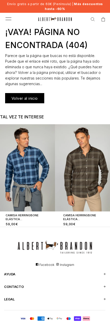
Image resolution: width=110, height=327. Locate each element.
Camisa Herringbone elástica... (22, 217)
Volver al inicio (25, 98)
